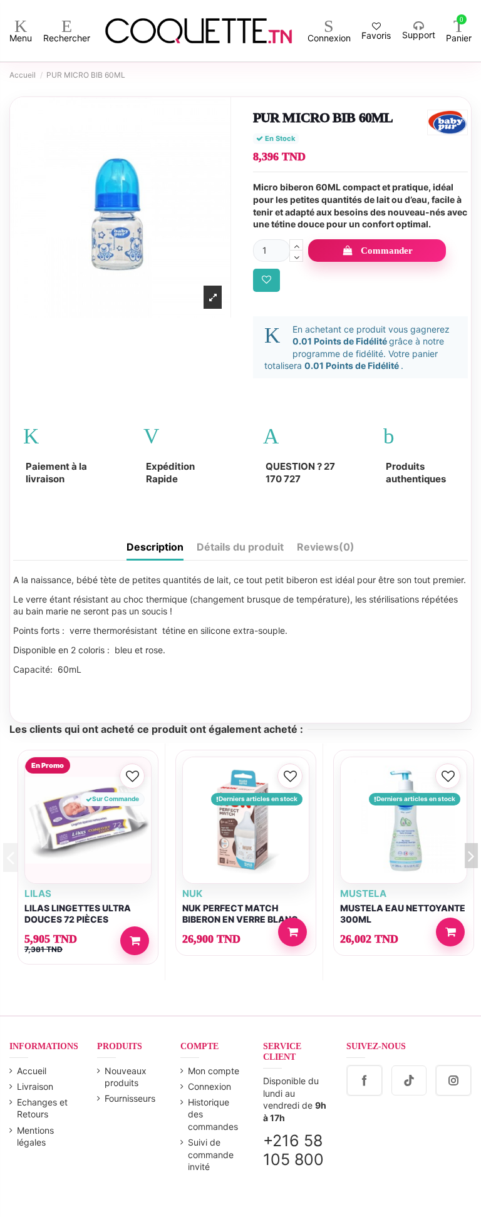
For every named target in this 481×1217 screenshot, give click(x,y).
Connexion (209, 1086)
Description (155, 547)
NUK (192, 893)
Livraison (35, 1086)
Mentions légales (35, 1136)
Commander (387, 251)
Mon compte (213, 1070)
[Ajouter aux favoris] (266, 280)
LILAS (37, 893)
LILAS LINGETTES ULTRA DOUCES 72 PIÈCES (77, 914)
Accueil (31, 1070)
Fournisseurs (130, 1098)
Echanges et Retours (42, 1108)
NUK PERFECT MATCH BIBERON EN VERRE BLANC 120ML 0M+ (240, 920)
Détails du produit (240, 547)
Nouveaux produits (126, 1077)
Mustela (363, 893)
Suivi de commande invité (211, 1154)
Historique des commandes (213, 1114)
